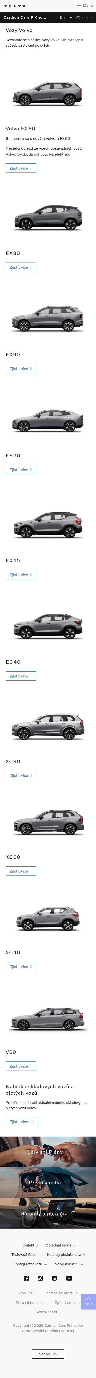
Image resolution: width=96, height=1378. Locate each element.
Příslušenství (46, 1182)
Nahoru (89, 1303)
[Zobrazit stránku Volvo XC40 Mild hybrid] (48, 917)
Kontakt (27, 1245)
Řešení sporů (46, 1312)
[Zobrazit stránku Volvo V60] (48, 1016)
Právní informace (30, 1302)
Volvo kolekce (66, 1264)
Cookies (25, 1293)
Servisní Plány (46, 1152)
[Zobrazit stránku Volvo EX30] (48, 214)
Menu (87, 5)
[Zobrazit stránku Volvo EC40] (48, 623)
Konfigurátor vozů (27, 1264)
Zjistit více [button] (20, 168)
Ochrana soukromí (59, 1293)
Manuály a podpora (45, 1213)
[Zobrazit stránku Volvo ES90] (48, 417)
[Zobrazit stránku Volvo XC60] (48, 821)
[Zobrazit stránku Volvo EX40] (48, 522)
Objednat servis (58, 1245)
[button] (64, 17)
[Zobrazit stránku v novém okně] (26, 1279)
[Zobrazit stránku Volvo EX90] (48, 315)
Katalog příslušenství (64, 1254)
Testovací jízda (24, 1254)
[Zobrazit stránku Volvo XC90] (48, 726)
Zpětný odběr (66, 1302)
